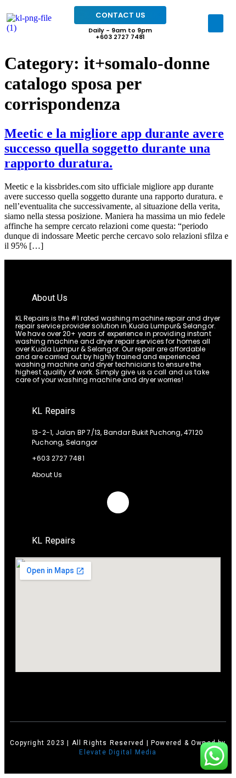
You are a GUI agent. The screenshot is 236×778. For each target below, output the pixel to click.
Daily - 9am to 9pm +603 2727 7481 (120, 33)
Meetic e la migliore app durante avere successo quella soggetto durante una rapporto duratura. (114, 148)
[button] (215, 23)
